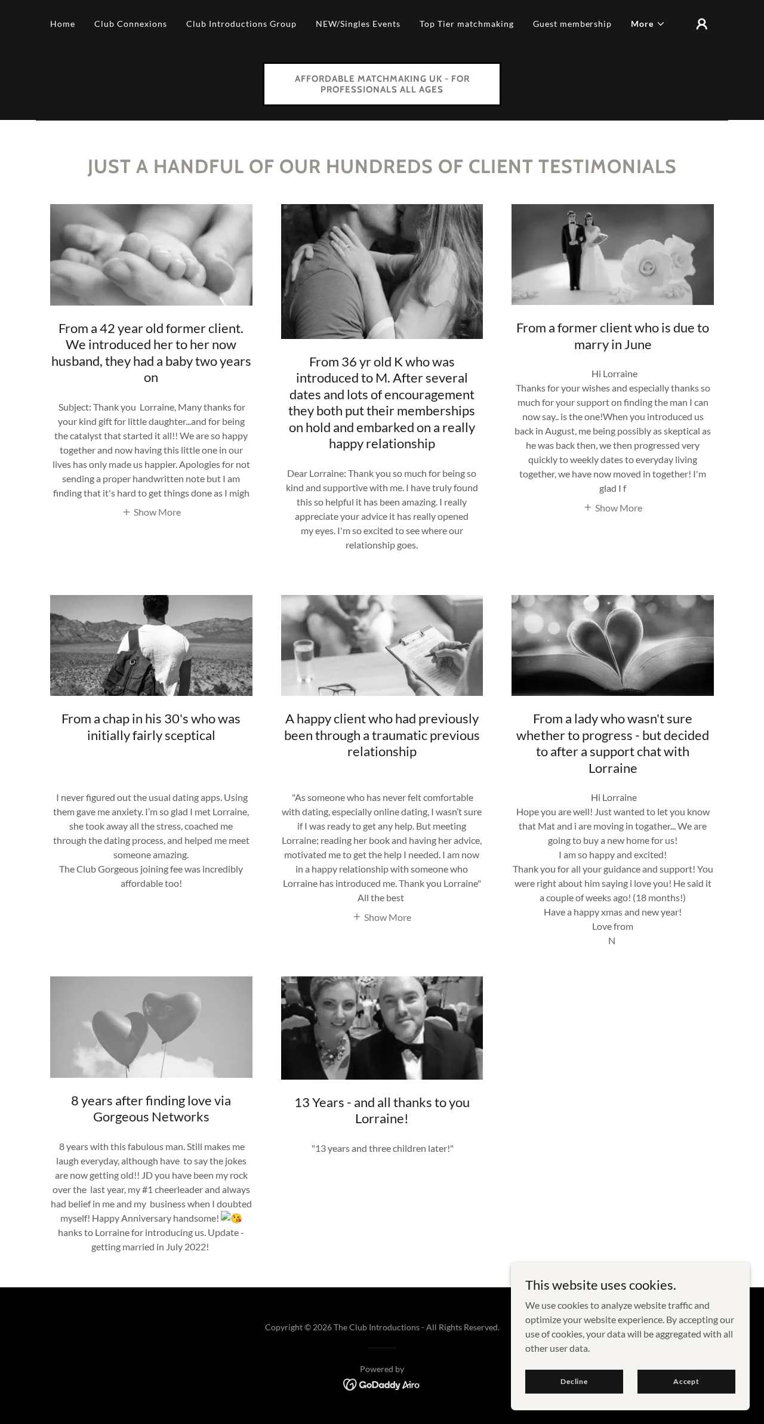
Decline (574, 1381)
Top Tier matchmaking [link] (467, 24)
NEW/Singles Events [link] (358, 24)
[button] (648, 24)
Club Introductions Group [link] (241, 24)
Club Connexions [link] (130, 24)
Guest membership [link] (572, 24)
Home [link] (62, 24)
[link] (382, 88)
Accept (686, 1381)
